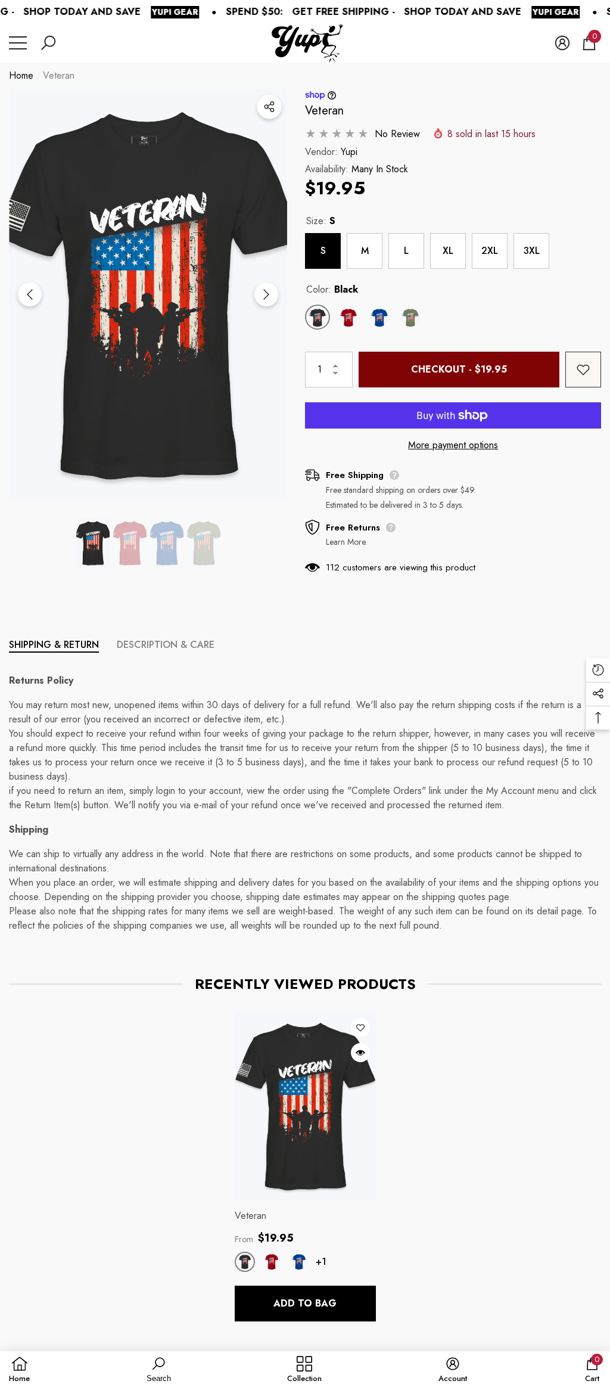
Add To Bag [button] (305, 1303)
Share (269, 107)
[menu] (18, 43)
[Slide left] (30, 294)
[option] (148, 295)
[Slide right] (266, 294)
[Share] (269, 107)
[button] (48, 43)
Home (21, 75)
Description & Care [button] (165, 644)
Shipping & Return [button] (54, 644)
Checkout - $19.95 (459, 369)
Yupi (349, 152)
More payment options (453, 445)
